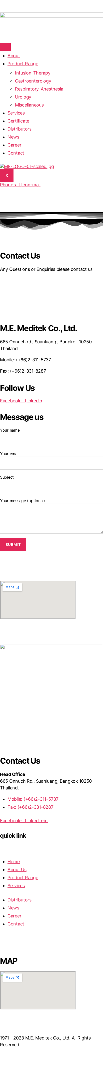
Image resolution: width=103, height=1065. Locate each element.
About (14, 55)
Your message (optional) (22, 500)
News (13, 137)
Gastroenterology (33, 81)
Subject (7, 477)
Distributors (20, 129)
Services (16, 113)
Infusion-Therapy (32, 73)
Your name (10, 430)
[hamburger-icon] (5, 47)
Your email (9, 453)
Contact (16, 153)
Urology (23, 97)
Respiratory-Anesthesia (39, 89)
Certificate (18, 121)
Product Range (23, 63)
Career (14, 145)
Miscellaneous (29, 105)
